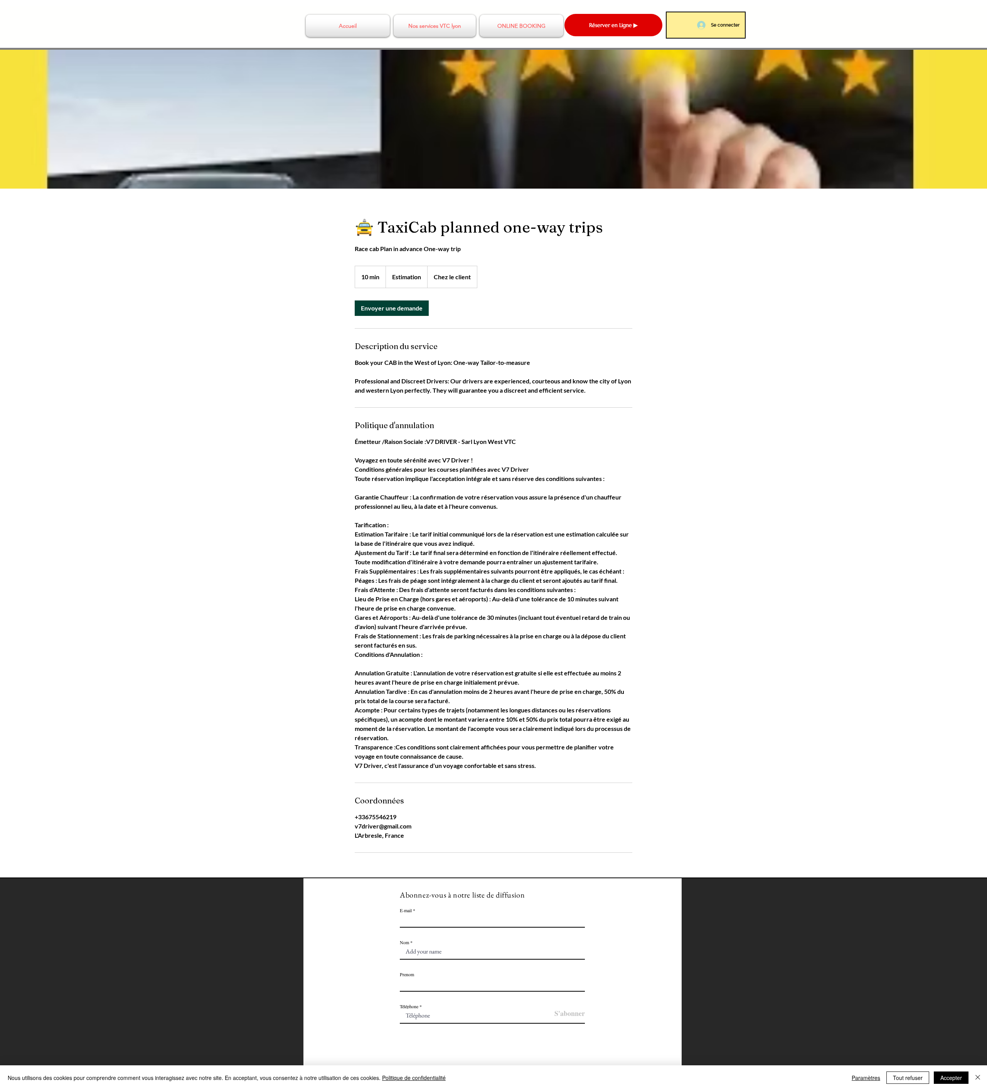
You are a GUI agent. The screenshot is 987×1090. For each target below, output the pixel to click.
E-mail (406, 910)
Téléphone (409, 1006)
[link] (392, 308)
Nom (405, 942)
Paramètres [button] (866, 1078)
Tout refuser (908, 1078)
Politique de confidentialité (414, 1078)
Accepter (951, 1078)
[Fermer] (977, 1077)
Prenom (407, 974)
